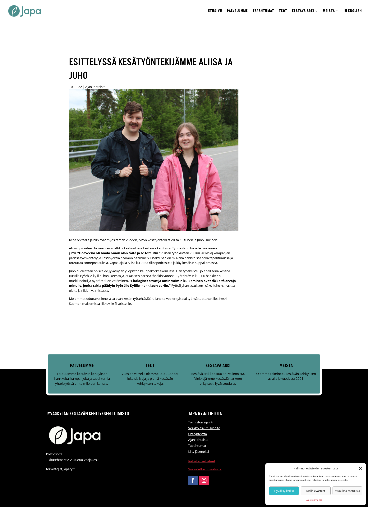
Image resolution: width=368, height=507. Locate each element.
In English (352, 11)
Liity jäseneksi (198, 451)
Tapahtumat (263, 11)
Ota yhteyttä (197, 434)
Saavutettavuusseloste (205, 469)
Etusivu (215, 11)
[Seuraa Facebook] (193, 480)
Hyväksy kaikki (284, 491)
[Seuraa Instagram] (204, 480)
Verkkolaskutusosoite (204, 428)
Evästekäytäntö (314, 499)
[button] (360, 468)
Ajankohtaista (95, 87)
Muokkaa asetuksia (347, 491)
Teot (283, 11)
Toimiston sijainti (200, 422)
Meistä (329, 11)
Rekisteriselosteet (201, 461)
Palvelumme (237, 11)
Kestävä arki (303, 11)
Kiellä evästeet (315, 491)
